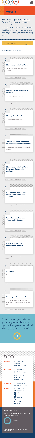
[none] (17, 66)
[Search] (4, 43)
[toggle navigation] (31, 2)
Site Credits (7, 430)
